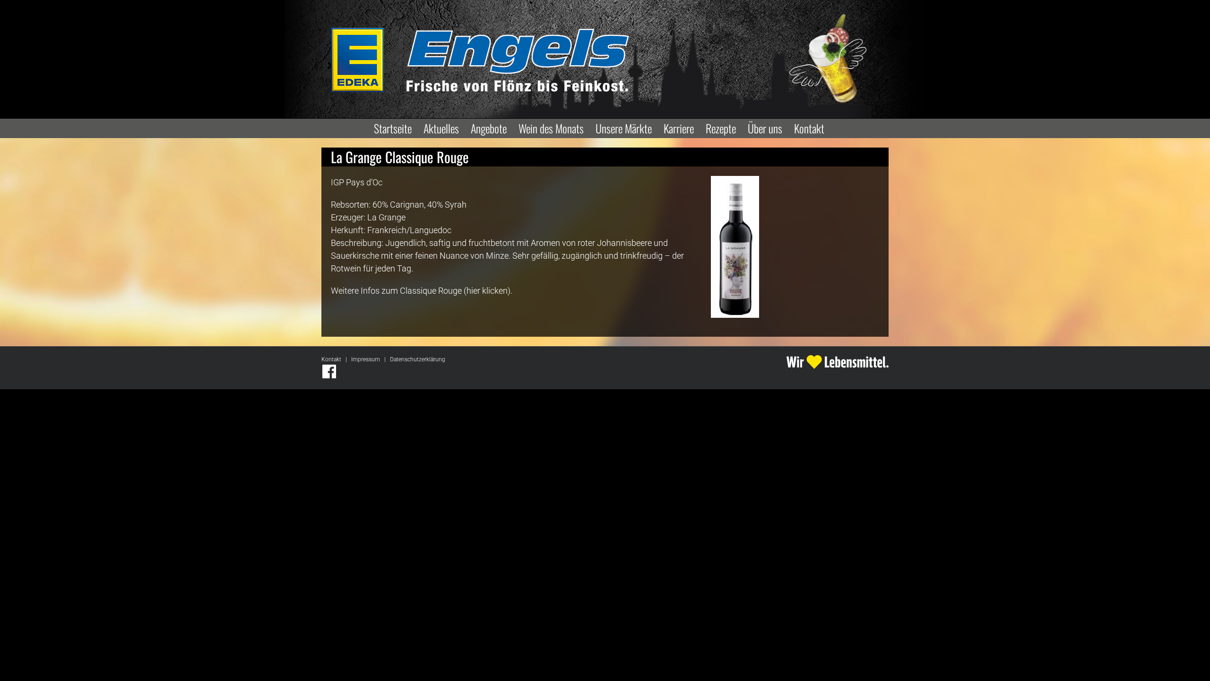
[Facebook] (329, 371)
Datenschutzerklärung (417, 359)
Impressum (365, 359)
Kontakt (331, 359)
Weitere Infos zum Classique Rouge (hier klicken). (421, 291)
